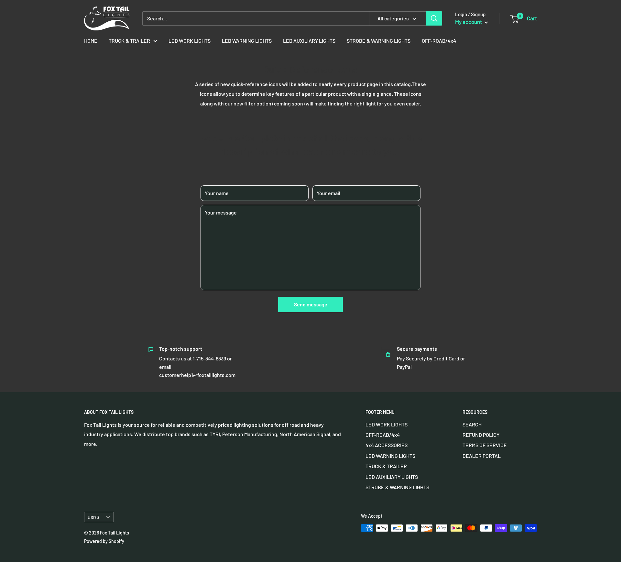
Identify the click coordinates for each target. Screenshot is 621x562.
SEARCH (472, 424)
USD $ (93, 517)
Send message (310, 304)
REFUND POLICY (481, 435)
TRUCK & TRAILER (129, 41)
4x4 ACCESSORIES (386, 445)
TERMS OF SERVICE (485, 445)
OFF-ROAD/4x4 (439, 41)
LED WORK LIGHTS (190, 41)
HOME (90, 41)
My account (469, 21)
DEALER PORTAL (482, 456)
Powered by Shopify (104, 541)
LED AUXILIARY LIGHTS (309, 41)
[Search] (434, 18)
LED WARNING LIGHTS (247, 41)
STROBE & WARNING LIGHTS (378, 41)
